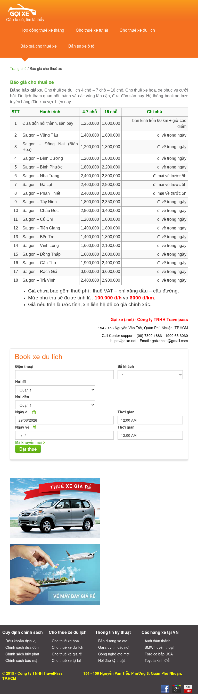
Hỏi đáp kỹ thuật (111, 660)
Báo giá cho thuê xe (38, 46)
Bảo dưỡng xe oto (112, 640)
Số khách (126, 366)
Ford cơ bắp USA (159, 653)
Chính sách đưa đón (22, 647)
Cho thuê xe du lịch (137, 30)
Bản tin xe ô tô (81, 46)
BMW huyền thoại (159, 647)
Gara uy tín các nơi (113, 647)
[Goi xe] (176, 689)
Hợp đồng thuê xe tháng (42, 30)
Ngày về (22, 427)
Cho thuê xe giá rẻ (67, 653)
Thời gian (126, 411)
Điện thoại (24, 366)
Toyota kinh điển (158, 660)
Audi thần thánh (157, 640)
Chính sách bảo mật (21, 660)
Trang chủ (18, 68)
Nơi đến (22, 396)
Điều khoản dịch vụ (21, 640)
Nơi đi (20, 381)
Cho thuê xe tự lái (92, 30)
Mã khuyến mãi (28, 442)
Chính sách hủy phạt (22, 653)
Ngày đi (22, 411)
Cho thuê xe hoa (65, 640)
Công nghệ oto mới (113, 653)
